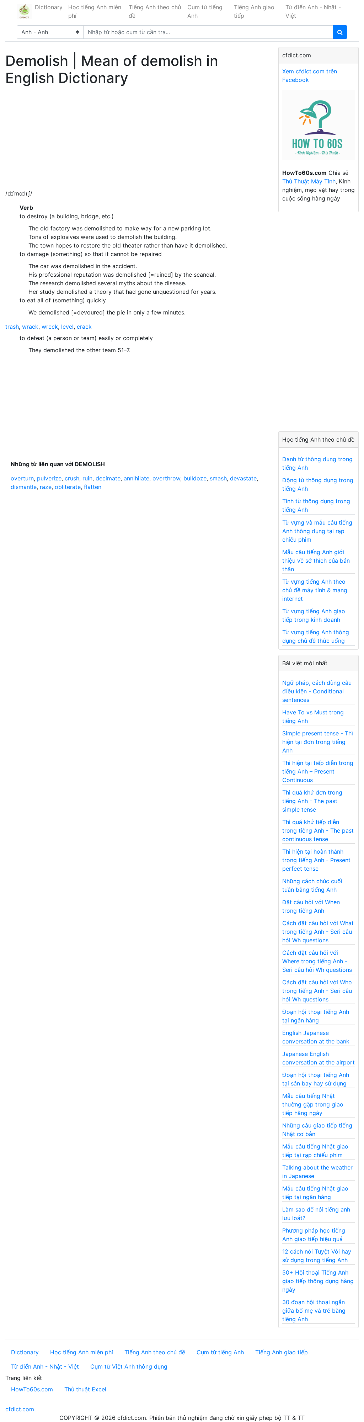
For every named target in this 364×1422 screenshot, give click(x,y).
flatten (92, 486)
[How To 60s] (318, 128)
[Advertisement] (136, 139)
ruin (87, 478)
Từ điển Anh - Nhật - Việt (313, 11)
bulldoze (195, 478)
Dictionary (49, 7)
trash (12, 326)
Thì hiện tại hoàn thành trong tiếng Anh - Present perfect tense (316, 860)
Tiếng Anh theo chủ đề (155, 11)
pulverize (49, 478)
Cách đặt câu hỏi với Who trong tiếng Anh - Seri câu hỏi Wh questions (317, 991)
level (67, 326)
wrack (30, 326)
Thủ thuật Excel (85, 1389)
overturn (22, 478)
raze (46, 486)
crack (84, 326)
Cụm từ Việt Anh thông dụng (128, 1366)
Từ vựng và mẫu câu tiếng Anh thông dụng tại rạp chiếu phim (317, 531)
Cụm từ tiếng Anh (205, 11)
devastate (243, 478)
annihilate (136, 478)
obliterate (68, 486)
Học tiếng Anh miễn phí (94, 11)
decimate (108, 478)
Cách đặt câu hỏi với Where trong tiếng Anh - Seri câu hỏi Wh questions (317, 961)
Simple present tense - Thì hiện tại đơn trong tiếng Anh (317, 742)
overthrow (166, 478)
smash (218, 478)
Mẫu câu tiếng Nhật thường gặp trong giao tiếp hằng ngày (312, 1104)
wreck (50, 326)
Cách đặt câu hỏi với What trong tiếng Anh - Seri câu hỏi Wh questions (318, 932)
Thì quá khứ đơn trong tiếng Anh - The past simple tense (312, 801)
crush (72, 478)
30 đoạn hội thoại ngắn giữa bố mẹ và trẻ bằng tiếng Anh (314, 1310)
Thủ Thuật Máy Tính (309, 181)
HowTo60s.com (32, 1389)
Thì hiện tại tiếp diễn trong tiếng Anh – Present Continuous (317, 771)
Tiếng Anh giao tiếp (254, 11)
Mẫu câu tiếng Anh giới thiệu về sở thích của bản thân (316, 560)
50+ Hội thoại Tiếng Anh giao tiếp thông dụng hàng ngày (318, 1281)
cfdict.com (19, 1409)
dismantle (24, 486)
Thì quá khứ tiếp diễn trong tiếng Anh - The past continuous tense (318, 830)
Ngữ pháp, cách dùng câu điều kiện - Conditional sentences (317, 691)
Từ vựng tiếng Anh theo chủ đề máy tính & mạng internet (314, 590)
